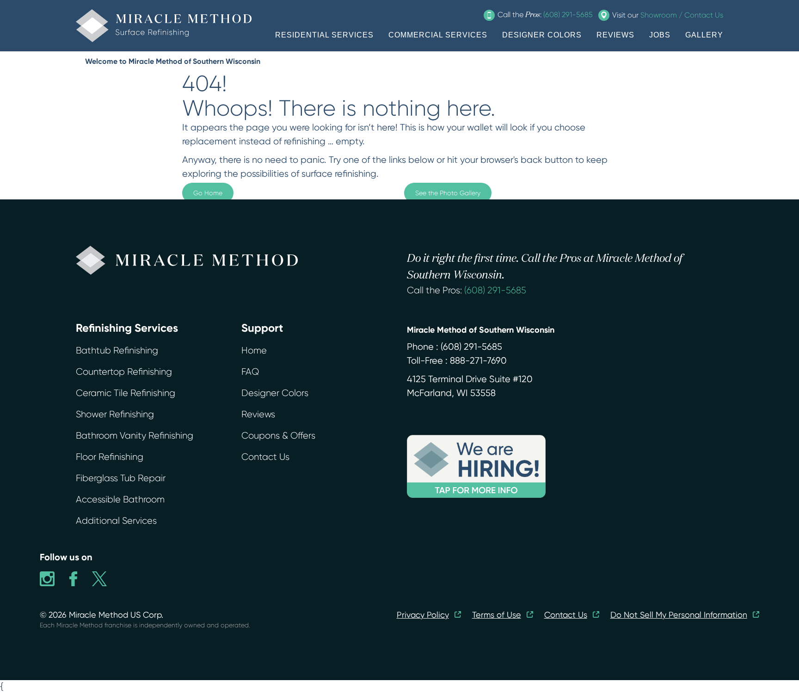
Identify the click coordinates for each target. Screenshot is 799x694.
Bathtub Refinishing (117, 350)
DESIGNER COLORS (542, 35)
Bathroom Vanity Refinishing (134, 435)
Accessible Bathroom (120, 499)
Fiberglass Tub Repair (121, 478)
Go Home (207, 193)
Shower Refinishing (115, 414)
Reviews (258, 414)
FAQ (250, 371)
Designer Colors (274, 393)
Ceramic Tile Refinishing (125, 393)
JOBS (659, 35)
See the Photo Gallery (447, 193)
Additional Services (116, 520)
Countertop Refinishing (124, 371)
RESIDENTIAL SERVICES (324, 35)
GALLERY (704, 35)
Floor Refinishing (109, 457)
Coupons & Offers (278, 435)
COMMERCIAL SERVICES (437, 35)
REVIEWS (615, 35)
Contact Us (265, 457)
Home (254, 350)
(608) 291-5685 (495, 290)
